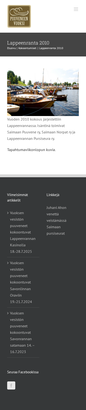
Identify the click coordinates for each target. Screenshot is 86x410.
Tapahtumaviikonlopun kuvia (31, 149)
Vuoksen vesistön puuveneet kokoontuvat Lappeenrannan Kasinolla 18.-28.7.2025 (23, 232)
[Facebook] (11, 385)
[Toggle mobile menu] (76, 9)
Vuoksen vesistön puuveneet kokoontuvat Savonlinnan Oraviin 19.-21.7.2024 (21, 282)
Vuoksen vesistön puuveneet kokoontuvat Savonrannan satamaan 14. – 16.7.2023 (22, 332)
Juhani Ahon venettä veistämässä (56, 214)
